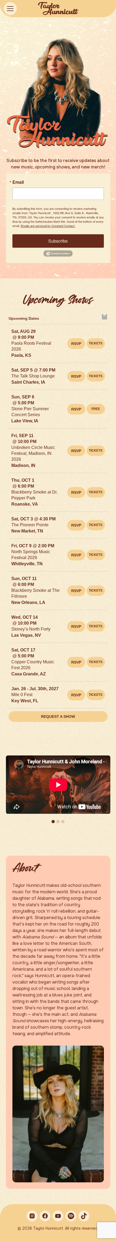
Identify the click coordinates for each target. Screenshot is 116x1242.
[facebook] (45, 1216)
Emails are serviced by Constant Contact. (48, 226)
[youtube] (58, 1216)
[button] (18, 8)
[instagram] (32, 1216)
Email (18, 182)
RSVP (76, 343)
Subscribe (58, 241)
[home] (58, 8)
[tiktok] (84, 1216)
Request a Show (58, 716)
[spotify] (71, 1216)
